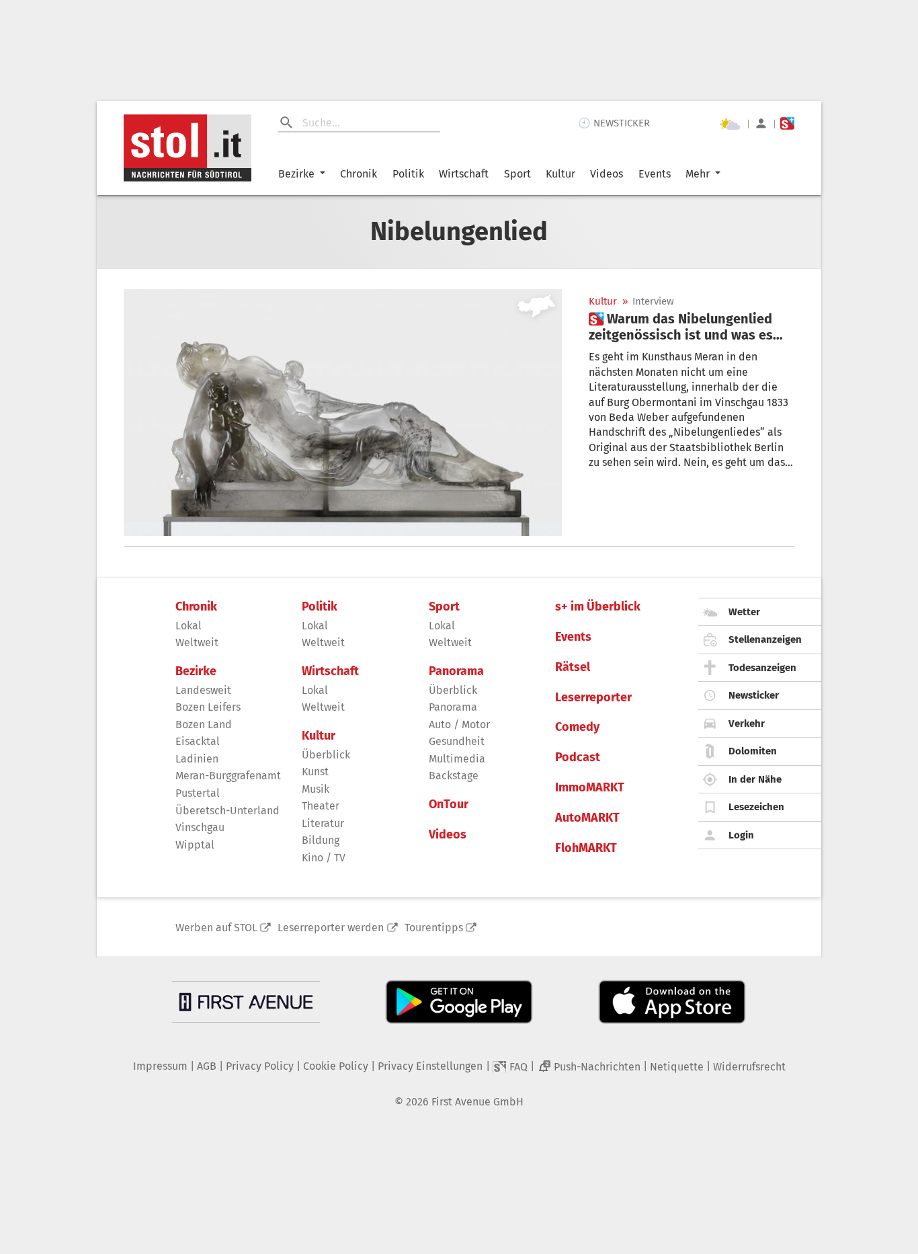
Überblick (326, 754)
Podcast (577, 757)
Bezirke (296, 173)
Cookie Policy (335, 1066)
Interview (653, 301)
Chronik (358, 173)
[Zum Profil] (761, 123)
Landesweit (203, 690)
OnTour (448, 804)
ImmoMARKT (589, 788)
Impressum (160, 1066)
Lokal (188, 625)
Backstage (453, 775)
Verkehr (746, 723)
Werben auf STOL (216, 927)
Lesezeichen (756, 807)
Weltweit (196, 642)
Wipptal (194, 844)
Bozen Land (203, 724)
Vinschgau (199, 827)
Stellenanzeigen (765, 639)
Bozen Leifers (208, 707)
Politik (408, 173)
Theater (320, 805)
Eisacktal (197, 741)
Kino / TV (323, 857)
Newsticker (753, 695)
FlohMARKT (586, 848)
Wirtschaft (464, 173)
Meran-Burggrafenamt (228, 775)
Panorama (456, 671)
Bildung (320, 840)
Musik (315, 789)
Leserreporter (593, 698)
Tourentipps (434, 927)
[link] (691, 327)
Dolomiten (752, 751)
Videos (606, 173)
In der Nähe (755, 779)
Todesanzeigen (762, 668)
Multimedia (457, 758)
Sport (517, 173)
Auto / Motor (459, 724)
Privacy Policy (260, 1066)
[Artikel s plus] (343, 412)
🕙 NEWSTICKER (614, 123)
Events (654, 173)
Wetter (744, 612)
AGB (206, 1066)
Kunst (315, 771)
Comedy (577, 727)
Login (741, 835)
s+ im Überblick (597, 607)
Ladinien (196, 758)
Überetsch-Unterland (227, 810)
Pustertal (197, 793)
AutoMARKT (587, 818)
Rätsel (572, 667)
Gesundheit (457, 741)
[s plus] (787, 123)
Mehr (697, 173)
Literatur (323, 823)
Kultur (560, 173)
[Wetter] (730, 124)
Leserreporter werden (331, 927)
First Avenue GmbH (477, 1101)
